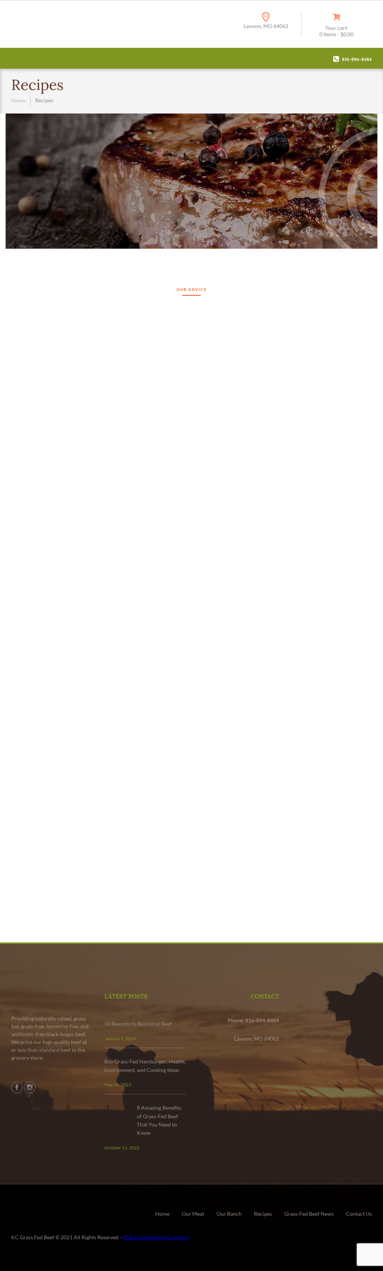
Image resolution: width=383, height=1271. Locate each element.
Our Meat (193, 1214)
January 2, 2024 (120, 1038)
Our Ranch (229, 1214)
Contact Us (359, 1214)
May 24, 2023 (117, 1084)
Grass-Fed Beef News (309, 1214)
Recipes (263, 1214)
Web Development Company (156, 1237)
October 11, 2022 (122, 1147)
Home (18, 100)
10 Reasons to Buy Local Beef (138, 1023)
